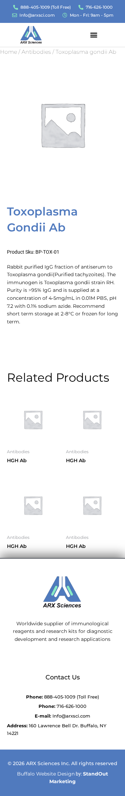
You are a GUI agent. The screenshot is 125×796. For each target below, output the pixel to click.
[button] (94, 34)
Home (8, 52)
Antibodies (36, 52)
